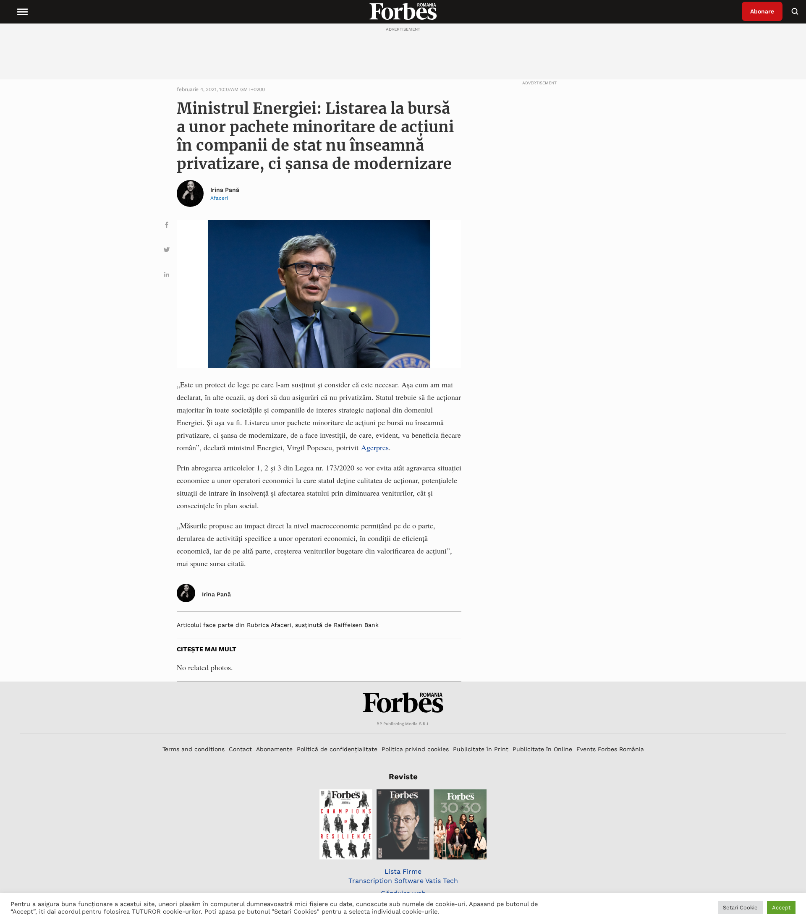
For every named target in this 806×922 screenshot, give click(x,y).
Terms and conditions (193, 749)
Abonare (762, 11)
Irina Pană (224, 189)
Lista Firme (403, 871)
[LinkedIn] (166, 275)
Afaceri (219, 198)
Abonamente (274, 749)
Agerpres (375, 447)
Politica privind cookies (415, 749)
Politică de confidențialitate (337, 749)
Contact (240, 749)
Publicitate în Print (480, 749)
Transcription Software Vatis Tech (403, 881)
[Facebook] (166, 226)
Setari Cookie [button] (740, 907)
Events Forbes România (610, 749)
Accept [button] (781, 907)
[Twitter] (166, 251)
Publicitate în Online (542, 749)
